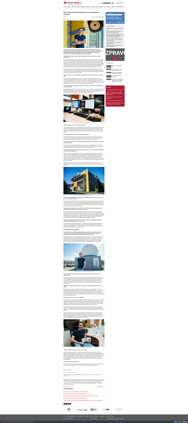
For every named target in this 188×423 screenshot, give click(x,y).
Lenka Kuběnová (68, 19)
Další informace (184, 421)
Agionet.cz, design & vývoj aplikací (117, 418)
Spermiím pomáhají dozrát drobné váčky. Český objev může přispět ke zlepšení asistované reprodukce (83, 400)
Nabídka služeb (81, 416)
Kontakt (112, 416)
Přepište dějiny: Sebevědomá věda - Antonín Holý (115, 89)
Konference (96, 416)
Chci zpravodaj (115, 58)
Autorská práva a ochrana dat (72, 416)
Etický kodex (102, 416)
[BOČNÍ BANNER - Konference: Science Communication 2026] (115, 17)
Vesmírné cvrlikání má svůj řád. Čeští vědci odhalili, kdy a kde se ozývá (76, 393)
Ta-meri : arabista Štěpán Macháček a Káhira (114, 100)
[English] (112, 3)
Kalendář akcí (109, 63)
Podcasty (108, 87)
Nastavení (179, 421)
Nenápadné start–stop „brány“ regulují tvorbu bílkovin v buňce (75, 398)
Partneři (91, 416)
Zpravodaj (115, 53)
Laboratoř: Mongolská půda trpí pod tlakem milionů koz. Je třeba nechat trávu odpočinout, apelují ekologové (114, 93)
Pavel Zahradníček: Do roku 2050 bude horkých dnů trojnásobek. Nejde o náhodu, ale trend (80, 395)
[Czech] (113, 3)
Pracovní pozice (110, 26)
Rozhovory (102, 386)
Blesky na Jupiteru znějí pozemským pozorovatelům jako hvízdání (75, 391)
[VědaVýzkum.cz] (73, 2)
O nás (64, 416)
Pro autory (107, 416)
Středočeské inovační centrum (71, 372)
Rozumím (175, 421)
